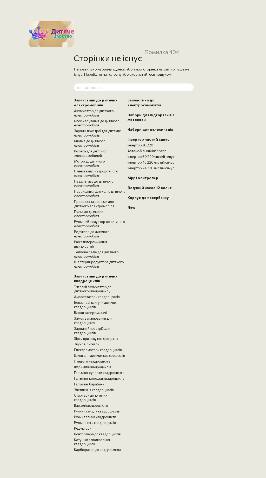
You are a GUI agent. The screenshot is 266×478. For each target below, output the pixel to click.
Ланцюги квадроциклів (92, 361)
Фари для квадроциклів (92, 367)
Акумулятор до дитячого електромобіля (94, 113)
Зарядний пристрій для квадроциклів (92, 330)
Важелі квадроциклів (91, 405)
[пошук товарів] (189, 87)
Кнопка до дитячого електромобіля (89, 143)
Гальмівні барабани (89, 384)
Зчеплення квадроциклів (94, 390)
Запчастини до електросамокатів (144, 102)
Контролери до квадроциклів (97, 434)
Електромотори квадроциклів (98, 350)
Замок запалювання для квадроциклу (93, 320)
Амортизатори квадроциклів (97, 297)
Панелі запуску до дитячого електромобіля (96, 173)
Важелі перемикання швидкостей (91, 244)
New (131, 207)
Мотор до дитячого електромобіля (89, 163)
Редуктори (82, 428)
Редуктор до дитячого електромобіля (92, 234)
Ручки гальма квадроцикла (95, 417)
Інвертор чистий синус (148, 139)
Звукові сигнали (86, 344)
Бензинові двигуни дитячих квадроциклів (95, 304)
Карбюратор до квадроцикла (97, 450)
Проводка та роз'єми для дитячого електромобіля (94, 203)
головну (115, 74)
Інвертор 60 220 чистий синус (151, 156)
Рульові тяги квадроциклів (95, 423)
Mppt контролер (143, 178)
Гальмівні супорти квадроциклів (99, 373)
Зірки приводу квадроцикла (96, 339)
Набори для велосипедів (150, 129)
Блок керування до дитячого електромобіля (96, 123)
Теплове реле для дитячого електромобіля (96, 254)
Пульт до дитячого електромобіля (88, 214)
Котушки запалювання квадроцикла (92, 442)
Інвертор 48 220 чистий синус (151, 162)
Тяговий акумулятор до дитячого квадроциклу (92, 289)
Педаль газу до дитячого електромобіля (94, 183)
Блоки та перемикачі (90, 313)
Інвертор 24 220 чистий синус (151, 168)
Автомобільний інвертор (147, 151)
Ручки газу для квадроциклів (97, 411)
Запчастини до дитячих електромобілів (95, 102)
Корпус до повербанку (148, 197)
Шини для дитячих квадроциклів (99, 355)
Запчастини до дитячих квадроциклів (95, 278)
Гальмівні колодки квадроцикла (99, 378)
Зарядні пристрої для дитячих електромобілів (97, 133)
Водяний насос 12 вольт (150, 187)
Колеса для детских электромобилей (90, 153)
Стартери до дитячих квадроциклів (90, 397)
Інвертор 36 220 (140, 145)
